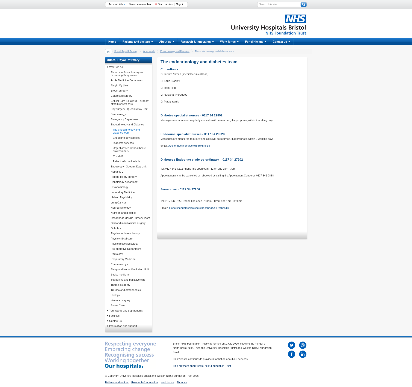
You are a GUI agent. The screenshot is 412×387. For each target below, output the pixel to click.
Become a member (140, 4)
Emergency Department (124, 119)
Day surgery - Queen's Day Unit (129, 109)
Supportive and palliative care (128, 279)
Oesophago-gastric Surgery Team (130, 218)
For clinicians (254, 41)
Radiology (117, 254)
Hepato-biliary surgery (124, 176)
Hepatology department (124, 182)
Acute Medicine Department (127, 80)
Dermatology (118, 114)
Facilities (114, 315)
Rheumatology (119, 264)
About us (165, 41)
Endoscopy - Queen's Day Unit (128, 166)
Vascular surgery (120, 300)
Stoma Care (118, 305)
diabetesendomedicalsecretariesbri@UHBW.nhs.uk (199, 207)
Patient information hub (126, 161)
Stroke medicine (120, 274)
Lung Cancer (118, 202)
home (108, 51)
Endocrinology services (126, 137)
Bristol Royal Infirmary (125, 51)
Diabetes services (123, 143)
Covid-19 (118, 156)
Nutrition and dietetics (123, 212)
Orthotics (116, 228)
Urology (115, 295)
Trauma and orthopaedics (126, 290)
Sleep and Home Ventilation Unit (130, 269)
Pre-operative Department (126, 248)
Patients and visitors (136, 41)
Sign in (180, 4)
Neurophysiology (121, 207)
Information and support (123, 326)
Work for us (228, 41)
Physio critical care (122, 238)
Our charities (165, 4)
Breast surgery (119, 90)
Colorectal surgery (121, 95)
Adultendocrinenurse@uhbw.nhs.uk (189, 145)
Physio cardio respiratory (125, 233)
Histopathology (119, 187)
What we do (149, 51)
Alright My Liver (120, 85)
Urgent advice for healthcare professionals (129, 150)
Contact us (280, 41)
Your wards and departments (126, 310)
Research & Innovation (196, 41)
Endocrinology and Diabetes (174, 51)
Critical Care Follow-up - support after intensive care (129, 102)
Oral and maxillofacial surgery (128, 223)
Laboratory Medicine (123, 192)
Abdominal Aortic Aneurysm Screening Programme (127, 74)
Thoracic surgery (120, 284)
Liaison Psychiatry (121, 197)
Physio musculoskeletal (124, 243)
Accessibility (116, 4)
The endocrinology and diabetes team (126, 131)
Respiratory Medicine (123, 259)
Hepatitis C (117, 171)
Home (112, 41)
